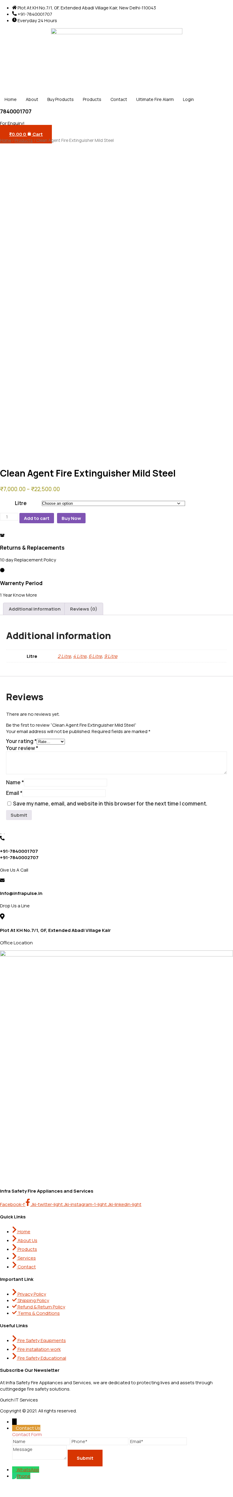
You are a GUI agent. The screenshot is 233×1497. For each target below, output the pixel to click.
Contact (118, 99)
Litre (21, 503)
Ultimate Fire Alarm (155, 99)
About (32, 99)
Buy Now (71, 518)
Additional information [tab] (35, 609)
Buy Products (60, 99)
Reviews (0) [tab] (83, 609)
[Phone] (14, 1476)
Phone (23, 1476)
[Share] (192, 6)
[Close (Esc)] (210, 6)
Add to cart (36, 518)
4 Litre (79, 656)
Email (14, 792)
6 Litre (95, 656)
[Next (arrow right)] (222, 748)
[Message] (40, 1457)
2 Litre (64, 656)
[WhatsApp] (14, 1469)
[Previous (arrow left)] (10, 748)
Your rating (21, 741)
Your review (22, 748)
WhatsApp (28, 1469)
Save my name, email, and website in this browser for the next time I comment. (110, 803)
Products (92, 99)
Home (11, 99)
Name (15, 782)
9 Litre (110, 656)
